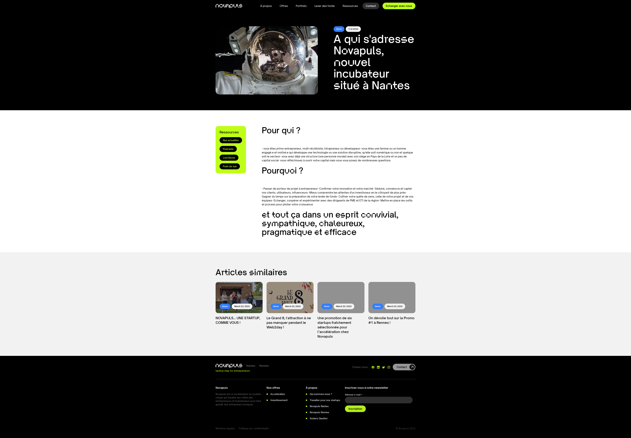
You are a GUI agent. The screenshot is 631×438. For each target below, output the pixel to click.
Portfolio (301, 6)
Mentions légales (225, 428)
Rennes (264, 365)
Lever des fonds (325, 6)
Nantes (250, 365)
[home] (229, 6)
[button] (266, 6)
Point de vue (230, 166)
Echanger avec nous (399, 6)
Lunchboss (229, 157)
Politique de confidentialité (254, 428)
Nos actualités (231, 140)
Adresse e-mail (353, 394)
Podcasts (228, 149)
